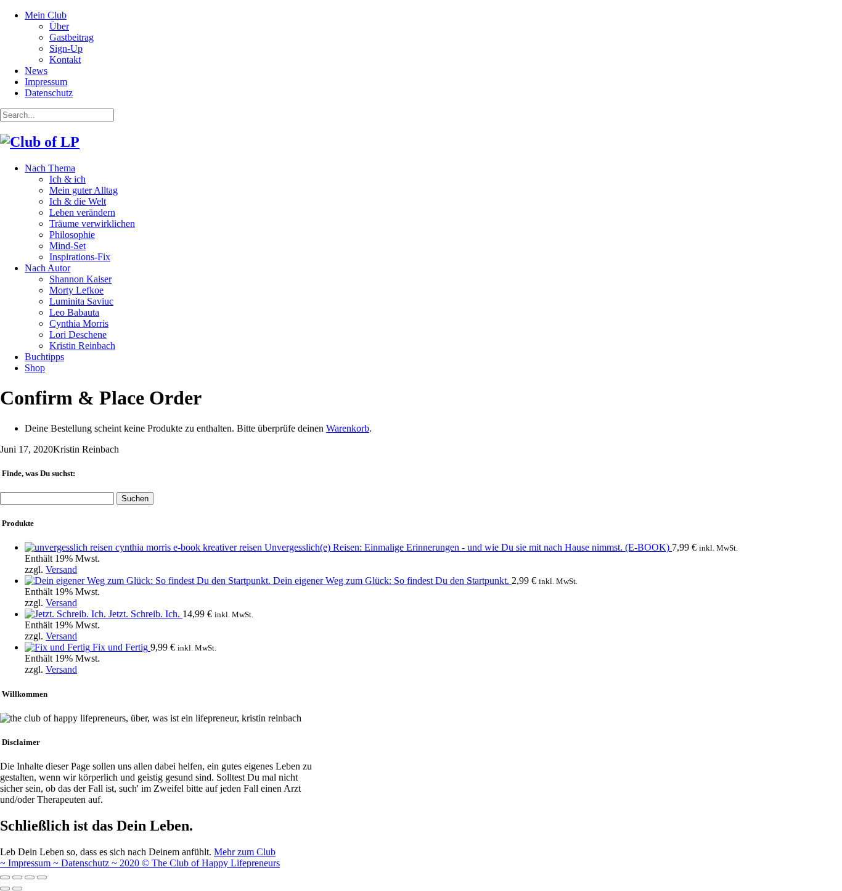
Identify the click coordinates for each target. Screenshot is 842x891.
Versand (61, 569)
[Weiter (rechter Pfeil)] (17, 888)
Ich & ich (67, 179)
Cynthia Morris (78, 323)
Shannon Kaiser (80, 279)
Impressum (46, 81)
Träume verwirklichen (92, 223)
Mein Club (46, 15)
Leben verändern (82, 212)
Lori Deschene (78, 334)
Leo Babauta (74, 312)
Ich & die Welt (77, 201)
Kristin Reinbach (82, 345)
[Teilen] (17, 877)
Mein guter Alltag (83, 190)
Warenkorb (347, 428)
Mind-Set (67, 245)
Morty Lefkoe (76, 290)
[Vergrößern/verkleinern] (42, 877)
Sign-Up (66, 48)
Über (59, 26)
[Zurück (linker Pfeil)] (5, 888)
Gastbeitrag (71, 37)
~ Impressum (26, 863)
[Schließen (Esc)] (5, 877)
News (36, 70)
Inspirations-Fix (79, 257)
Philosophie (72, 234)
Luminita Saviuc (81, 301)
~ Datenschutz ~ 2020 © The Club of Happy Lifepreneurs (166, 863)
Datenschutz (49, 93)
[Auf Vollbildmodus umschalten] (30, 877)
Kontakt (65, 59)
